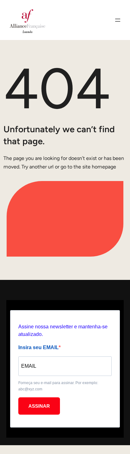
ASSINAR (39, 406)
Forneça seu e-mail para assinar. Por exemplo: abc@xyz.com (58, 386)
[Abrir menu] (117, 20)
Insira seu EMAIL (38, 347)
